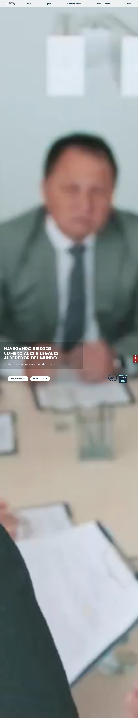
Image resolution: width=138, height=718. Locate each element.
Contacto (129, 4)
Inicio (29, 4)
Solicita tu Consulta (40, 379)
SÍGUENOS (135, 359)
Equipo (48, 4)
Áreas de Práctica (103, 4)
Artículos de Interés (74, 4)
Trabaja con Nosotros (18, 379)
